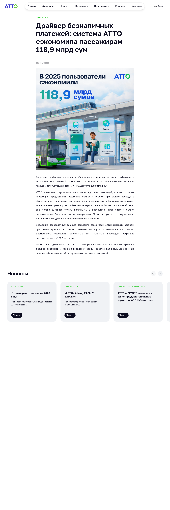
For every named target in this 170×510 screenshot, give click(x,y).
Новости (64, 6)
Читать (16, 315)
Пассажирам (81, 6)
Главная (32, 6)
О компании (48, 6)
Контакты (137, 6)
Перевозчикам (101, 6)
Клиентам (120, 6)
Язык (160, 6)
